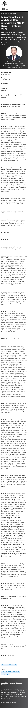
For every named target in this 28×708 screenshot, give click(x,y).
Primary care (5, 674)
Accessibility (4, 683)
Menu (6, 9)
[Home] (5, 4)
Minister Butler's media (9, 13)
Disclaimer (19, 683)
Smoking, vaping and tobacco (10, 671)
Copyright (12, 683)
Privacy (3, 684)
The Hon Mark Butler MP (9, 665)
